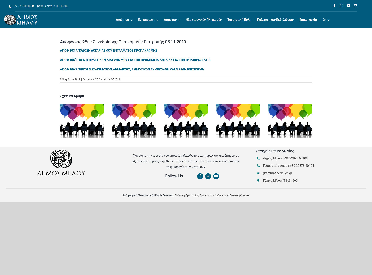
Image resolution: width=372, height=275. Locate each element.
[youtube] (348, 5)
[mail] (355, 5)
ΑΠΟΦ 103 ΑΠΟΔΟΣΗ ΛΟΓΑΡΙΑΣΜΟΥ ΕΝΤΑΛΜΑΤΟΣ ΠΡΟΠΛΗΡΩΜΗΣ (108, 50)
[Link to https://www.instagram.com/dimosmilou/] (208, 176)
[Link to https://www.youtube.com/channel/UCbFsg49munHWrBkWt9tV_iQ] (216, 176)
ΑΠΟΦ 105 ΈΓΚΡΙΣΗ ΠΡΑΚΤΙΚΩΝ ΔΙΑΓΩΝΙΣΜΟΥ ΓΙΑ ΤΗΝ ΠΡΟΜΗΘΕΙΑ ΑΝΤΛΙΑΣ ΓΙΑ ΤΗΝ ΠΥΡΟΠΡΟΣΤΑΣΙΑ (135, 60)
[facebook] (334, 5)
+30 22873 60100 (295, 158)
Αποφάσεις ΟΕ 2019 (109, 79)
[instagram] (341, 5)
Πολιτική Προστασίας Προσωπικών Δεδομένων (201, 195)
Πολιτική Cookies (239, 195)
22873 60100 (23, 6)
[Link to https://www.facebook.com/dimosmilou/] (200, 176)
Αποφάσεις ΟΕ (90, 79)
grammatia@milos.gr (277, 173)
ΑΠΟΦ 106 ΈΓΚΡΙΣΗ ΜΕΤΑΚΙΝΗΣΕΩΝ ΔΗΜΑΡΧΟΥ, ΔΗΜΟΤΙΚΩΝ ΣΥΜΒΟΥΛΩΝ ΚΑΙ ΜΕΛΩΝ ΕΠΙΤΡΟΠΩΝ (132, 69)
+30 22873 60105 (302, 166)
